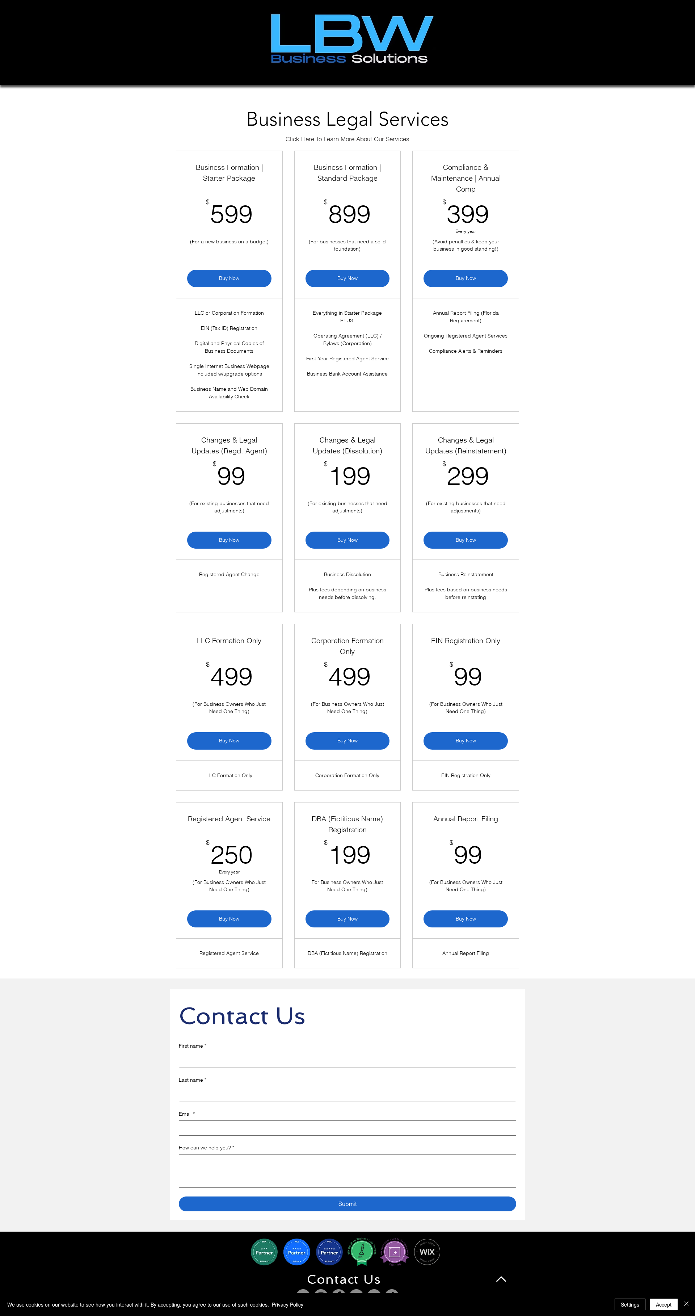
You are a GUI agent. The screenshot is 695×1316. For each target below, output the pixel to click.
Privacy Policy (287, 1304)
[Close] (686, 1304)
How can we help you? (206, 1147)
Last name (192, 1080)
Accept (663, 1304)
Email (187, 1114)
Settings (630, 1304)
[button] (344, 1279)
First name (192, 1046)
